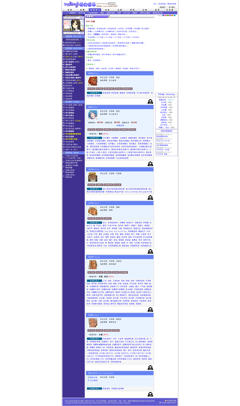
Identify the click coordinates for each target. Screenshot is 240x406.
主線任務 (91, 37)
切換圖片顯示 (94, 93)
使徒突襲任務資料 (72, 75)
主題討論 (68, 144)
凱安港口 (105, 34)
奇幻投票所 (69, 142)
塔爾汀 (90, 31)
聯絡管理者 (172, 4)
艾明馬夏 (128, 28)
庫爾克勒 (163, 120)
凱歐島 (113, 34)
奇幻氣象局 (69, 126)
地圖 (119, 13)
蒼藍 (175, 15)
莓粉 (165, 15)
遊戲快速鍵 (111, 13)
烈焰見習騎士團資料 (73, 78)
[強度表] (78, 45)
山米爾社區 (110, 31)
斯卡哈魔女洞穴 (119, 54)
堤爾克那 (91, 28)
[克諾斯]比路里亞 (109, 43)
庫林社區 (121, 34)
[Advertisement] (166, 54)
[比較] (75, 57)
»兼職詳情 (120, 125)
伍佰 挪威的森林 (162, 145)
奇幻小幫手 (69, 121)
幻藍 (163, 15)
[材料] (80, 83)
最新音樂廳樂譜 (166, 131)
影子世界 (164, 125)
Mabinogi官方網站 (172, 7)
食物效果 (68, 99)
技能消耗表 (69, 45)
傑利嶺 (163, 122)
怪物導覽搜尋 (70, 59)
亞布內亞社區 (121, 31)
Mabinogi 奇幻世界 (90, 4)
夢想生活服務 (145, 13)
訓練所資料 (69, 72)
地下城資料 (69, 62)
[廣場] (80, 105)
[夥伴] (80, 57)
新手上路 (82, 13)
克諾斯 (163, 117)
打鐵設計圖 (69, 88)
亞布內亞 (132, 31)
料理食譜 (68, 93)
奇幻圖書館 (69, 123)
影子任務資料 (70, 67)
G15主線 (117, 37)
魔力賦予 (68, 54)
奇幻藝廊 (68, 105)
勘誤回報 (162, 4)
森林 (168, 15)
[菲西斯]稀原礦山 (119, 46)
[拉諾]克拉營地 (94, 43)
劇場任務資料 (70, 70)
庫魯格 (91, 68)
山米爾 (163, 110)
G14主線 (109, 37)
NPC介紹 (127, 13)
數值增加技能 (70, 43)
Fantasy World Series (169, 403)
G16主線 (126, 37)
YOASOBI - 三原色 (162, 150)
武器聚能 (68, 83)
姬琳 (98, 68)
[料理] (77, 62)
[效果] (75, 83)
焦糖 (172, 15)
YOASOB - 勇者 (161, 154)
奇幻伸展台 (69, 115)
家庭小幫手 (134, 68)
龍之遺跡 (145, 28)
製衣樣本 (68, 86)
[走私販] (78, 121)
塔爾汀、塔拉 (164, 127)
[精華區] (78, 129)
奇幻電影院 (69, 118)
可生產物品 (69, 91)
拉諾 (164, 115)
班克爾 (137, 28)
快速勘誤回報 (171, 401)
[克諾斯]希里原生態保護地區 (99, 46)
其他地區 (96, 60)
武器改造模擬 (70, 80)
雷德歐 (125, 68)
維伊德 (104, 68)
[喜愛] (75, 54)
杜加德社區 (112, 28)
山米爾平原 (99, 31)
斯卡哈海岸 (106, 54)
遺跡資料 (68, 64)
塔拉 (89, 34)
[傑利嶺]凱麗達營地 (95, 49)
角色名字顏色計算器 (73, 147)
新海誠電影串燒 (162, 136)
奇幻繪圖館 (69, 107)
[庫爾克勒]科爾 (137, 43)
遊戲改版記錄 (157, 13)
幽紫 (170, 15)
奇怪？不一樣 (70, 150)
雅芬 (89, 60)
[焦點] (75, 144)
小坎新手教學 (93, 13)
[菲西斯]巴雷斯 (123, 43)
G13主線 (100, 37)
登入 (155, 4)
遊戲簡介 (73, 13)
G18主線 (135, 37)
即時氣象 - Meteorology (166, 94)
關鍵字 (135, 13)
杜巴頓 (121, 28)
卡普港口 (96, 34)
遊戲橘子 (162, 7)
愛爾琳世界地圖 (71, 51)
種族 (102, 13)
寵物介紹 (68, 57)
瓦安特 (111, 68)
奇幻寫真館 (69, 113)
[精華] (75, 105)
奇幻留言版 (69, 129)
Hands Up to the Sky (163, 141)
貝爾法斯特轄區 (94, 54)
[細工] (78, 80)
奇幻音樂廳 (69, 110)
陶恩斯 (118, 68)
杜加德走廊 (101, 28)
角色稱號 (68, 96)
